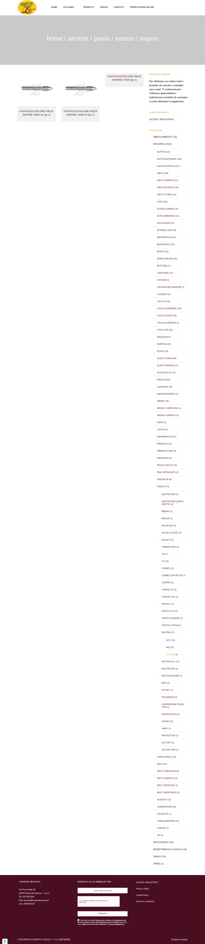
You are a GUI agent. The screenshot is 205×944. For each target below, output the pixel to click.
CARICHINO (163, 273)
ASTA (159, 201)
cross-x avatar (170, 618)
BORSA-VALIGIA (165, 258)
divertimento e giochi (167, 849)
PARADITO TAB (164, 451)
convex (166, 582)
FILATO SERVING (165, 365)
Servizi (104, 7)
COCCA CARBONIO (166, 308)
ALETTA (161, 152)
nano (160, 422)
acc (168, 640)
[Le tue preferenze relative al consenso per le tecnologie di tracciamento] (5, 941)
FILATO (160, 351)
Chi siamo (68, 7)
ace (168, 647)
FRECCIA (161, 379)
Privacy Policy (142, 888)
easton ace (168, 668)
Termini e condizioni (145, 901)
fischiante (168, 697)
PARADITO (162, 444)
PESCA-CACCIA (165, 465)
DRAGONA (162, 337)
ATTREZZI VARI (164, 230)
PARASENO (163, 458)
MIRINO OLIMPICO (166, 415)
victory (166, 742)
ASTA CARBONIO (165, 216)
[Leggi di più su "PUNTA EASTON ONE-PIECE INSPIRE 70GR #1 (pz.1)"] (36, 89)
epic (164, 683)
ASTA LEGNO (163, 223)
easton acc (168, 661)
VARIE (156, 863)
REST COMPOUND (166, 771)
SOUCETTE (162, 814)
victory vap (169, 750)
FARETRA (162, 344)
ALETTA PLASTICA (166, 166)
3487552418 (29, 904)
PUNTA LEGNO (164, 757)
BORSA (160, 251)
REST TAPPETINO (166, 785)
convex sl (167, 589)
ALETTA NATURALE (166, 159)
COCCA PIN (163, 330)
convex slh (168, 597)
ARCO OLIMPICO (165, 180)
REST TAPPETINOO (167, 792)
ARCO (160, 173)
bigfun (166, 518)
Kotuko (184, 939)
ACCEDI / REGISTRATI (161, 119)
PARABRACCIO (164, 436)
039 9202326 (28, 896)
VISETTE (161, 828)
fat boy (166, 690)
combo (166, 568)
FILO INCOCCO (164, 372)
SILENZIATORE (164, 807)
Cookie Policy (142, 895)
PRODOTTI (88, 7)
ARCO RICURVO (165, 187)
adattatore (168, 494)
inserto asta (169, 714)
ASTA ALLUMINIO (165, 209)
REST (160, 764)
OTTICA (161, 429)
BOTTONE (162, 266)
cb (163, 554)
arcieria (78, 38)
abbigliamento (162, 137)
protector (168, 735)
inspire (170, 654)
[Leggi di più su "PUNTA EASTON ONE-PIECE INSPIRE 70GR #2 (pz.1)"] (80, 89)
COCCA (161, 301)
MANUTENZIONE (165, 394)
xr (158, 835)
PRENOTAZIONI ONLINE (142, 7)
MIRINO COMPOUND (167, 408)
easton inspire (170, 676)
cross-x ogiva (170, 625)
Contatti (119, 7)
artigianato (161, 842)
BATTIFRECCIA (164, 237)
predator (163, 479)
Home (54, 7)
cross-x (166, 604)
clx (164, 561)
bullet (165, 540)
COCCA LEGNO (165, 315)
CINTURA (161, 280)
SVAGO (157, 856)
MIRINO (161, 401)
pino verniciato (166, 472)
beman (165, 511)
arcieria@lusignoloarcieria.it (36, 900)
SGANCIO (162, 799)
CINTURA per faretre (169, 287)
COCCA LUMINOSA (166, 323)
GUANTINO (162, 387)
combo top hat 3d (172, 575)
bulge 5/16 (167, 525)
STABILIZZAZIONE (166, 821)
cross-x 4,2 (168, 611)
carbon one (169, 547)
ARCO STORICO (165, 194)
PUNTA (102, 38)
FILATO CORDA (164, 358)
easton (124, 38)
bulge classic (170, 532)
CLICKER (161, 294)
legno (165, 721)
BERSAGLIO (163, 244)
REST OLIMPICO (165, 778)
